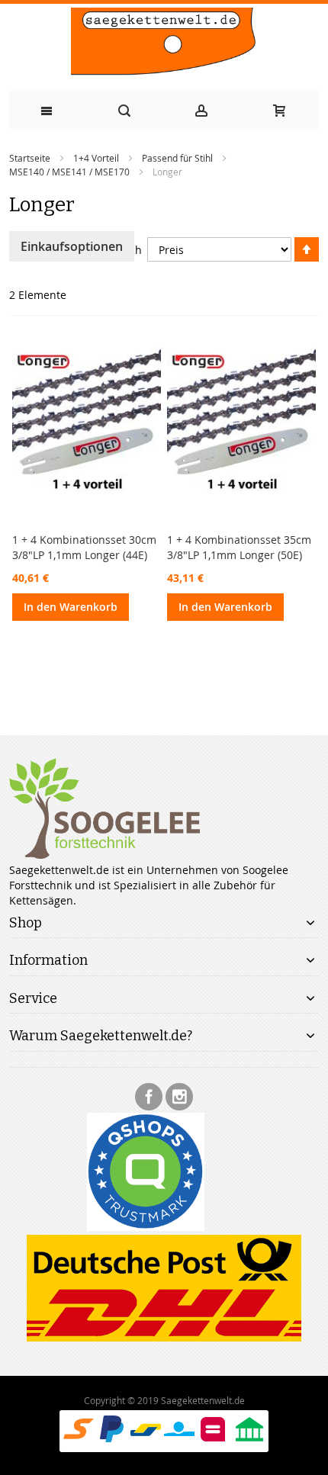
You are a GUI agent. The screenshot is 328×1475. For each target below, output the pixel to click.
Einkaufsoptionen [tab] (72, 246)
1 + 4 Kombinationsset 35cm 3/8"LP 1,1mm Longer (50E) (239, 547)
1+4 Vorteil (96, 158)
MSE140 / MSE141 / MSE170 (69, 171)
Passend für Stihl (177, 158)
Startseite (29, 158)
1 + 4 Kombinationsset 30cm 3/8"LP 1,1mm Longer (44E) (84, 547)
